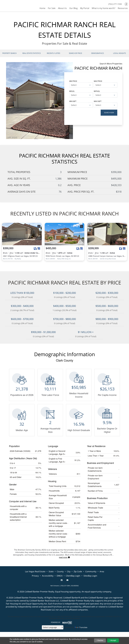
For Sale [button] (51, 8)
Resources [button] (123, 8)
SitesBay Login (90, 575)
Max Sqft (97, 101)
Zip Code (78, 571)
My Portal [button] (84, 8)
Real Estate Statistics (31, 53)
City (68, 571)
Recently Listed (53, 53)
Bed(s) (71, 91)
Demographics (97, 53)
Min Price (73, 81)
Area (102, 571)
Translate (83, 627)
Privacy (35, 575)
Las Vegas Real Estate (35, 571)
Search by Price (75, 53)
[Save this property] (39, 226)
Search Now (109, 113)
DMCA (59, 575)
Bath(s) (97, 91)
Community (90, 571)
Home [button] (42, 8)
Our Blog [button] (73, 8)
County (60, 571)
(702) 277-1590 (115, 4)
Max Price (98, 81)
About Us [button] (62, 8)
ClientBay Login (73, 575)
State (51, 571)
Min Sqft (72, 101)
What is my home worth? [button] (103, 8)
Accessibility (47, 575)
